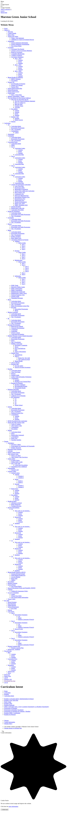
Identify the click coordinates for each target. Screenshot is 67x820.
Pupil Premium (12, 603)
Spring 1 (20, 481)
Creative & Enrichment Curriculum (21, 184)
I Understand (4, 809)
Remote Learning (12, 583)
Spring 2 (20, 482)
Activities (17, 107)
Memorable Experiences (21, 189)
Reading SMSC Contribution (12, 713)
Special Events (19, 629)
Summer (20, 63)
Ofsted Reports (12, 605)
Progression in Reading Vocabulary (14, 710)
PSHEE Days (15, 353)
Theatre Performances (21, 202)
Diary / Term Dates (16, 95)
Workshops (11, 665)
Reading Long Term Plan (11, 700)
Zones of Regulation (20, 351)
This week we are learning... (22, 511)
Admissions (11, 41)
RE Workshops (15, 397)
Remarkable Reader (20, 388)
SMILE (13, 580)
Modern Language (13, 312)
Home (6, 28)
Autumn (20, 60)
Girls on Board (15, 362)
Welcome (10, 31)
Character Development (17, 328)
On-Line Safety (19, 366)
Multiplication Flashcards (18, 291)
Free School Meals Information (19, 597)
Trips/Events (11, 671)
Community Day (19, 194)
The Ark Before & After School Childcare (19, 98)
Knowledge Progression (17, 128)
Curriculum (7, 123)
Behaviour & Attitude (17, 326)
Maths (9, 230)
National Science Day (17, 413)
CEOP (6, 678)
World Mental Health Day (18, 575)
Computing (11, 135)
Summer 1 (21, 485)
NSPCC (17, 356)
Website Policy (8, 723)
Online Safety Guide (17, 462)
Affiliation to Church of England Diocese (22, 39)
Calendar (10, 451)
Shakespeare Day (19, 200)
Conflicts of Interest (16, 55)
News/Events (8, 651)
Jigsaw (16, 347)
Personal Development (14, 325)
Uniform (10, 589)
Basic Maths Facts (16, 238)
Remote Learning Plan (14, 646)
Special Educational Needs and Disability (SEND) (21, 588)
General (17, 110)
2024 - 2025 (18, 65)
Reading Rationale (9, 705)
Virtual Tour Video (16, 596)
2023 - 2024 (18, 58)
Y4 (15, 400)
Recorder (13, 307)
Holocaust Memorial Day (22, 195)
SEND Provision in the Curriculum (17, 421)
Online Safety (11, 459)
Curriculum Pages (13, 142)
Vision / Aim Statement (17, 38)
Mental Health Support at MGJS (16, 572)
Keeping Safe (15, 364)
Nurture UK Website (17, 85)
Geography (11, 217)
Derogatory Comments (21, 345)
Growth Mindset (15, 577)
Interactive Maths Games (18, 287)
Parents (6, 441)
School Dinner (12, 585)
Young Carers (11, 599)
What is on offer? (16, 455)
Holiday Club (15, 117)
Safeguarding (11, 468)
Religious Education (13, 389)
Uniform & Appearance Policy (19, 591)
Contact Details (12, 33)
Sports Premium (12, 602)
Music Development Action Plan (20, 306)
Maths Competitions (16, 290)
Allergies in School (16, 503)
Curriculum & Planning (17, 334)
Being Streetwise (16, 504)
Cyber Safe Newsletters (21, 465)
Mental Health (19, 361)
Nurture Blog (14, 87)
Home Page (4, 12)
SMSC (13, 145)
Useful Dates (11, 93)
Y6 (15, 403)
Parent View (7, 676)
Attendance (11, 443)
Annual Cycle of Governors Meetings (21, 50)
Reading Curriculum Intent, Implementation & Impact (19, 699)
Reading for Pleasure (17, 383)
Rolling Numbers (16, 236)
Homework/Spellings (13, 507)
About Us (7, 30)
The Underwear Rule (24, 359)
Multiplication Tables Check (19, 293)
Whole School (19, 405)
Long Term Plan (19, 186)
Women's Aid (15, 470)
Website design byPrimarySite (13, 728)
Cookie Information (9, 722)
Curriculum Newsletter (17, 210)
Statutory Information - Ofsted (16, 96)
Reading (10, 369)
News (9, 673)
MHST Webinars (16, 79)
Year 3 (13, 147)
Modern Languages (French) (26, 619)
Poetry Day (14, 438)
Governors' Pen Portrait (17, 49)
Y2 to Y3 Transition (13, 592)
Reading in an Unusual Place (23, 381)
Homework (18, 517)
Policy (13, 340)
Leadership (14, 331)
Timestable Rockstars (17, 298)
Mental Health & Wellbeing (15, 77)
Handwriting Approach (17, 435)
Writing (10, 430)
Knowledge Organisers (21, 615)
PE (8, 318)
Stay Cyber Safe (15, 463)
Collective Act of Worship (18, 395)
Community (14, 329)
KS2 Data (14, 608)
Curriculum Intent (16, 126)
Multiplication (18, 260)
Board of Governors (16, 52)
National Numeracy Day (18, 295)
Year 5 (13, 165)
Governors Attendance (17, 57)
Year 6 (13, 175)
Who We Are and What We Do (19, 99)
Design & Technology (14, 211)
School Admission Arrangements (20, 44)
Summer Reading (16, 206)
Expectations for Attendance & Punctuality (23, 446)
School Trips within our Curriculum (24, 191)
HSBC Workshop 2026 (21, 205)
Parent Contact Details (14, 452)
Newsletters (14, 80)
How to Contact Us (20, 102)
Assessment (11, 134)
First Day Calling (16, 444)
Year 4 (13, 156)
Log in (2, 11)
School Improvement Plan (15, 88)
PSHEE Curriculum (16, 343)
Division (17, 251)
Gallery (17, 132)
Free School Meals (16, 46)
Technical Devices (16, 506)
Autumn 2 (21, 477)
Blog (9, 652)
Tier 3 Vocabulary (16, 129)
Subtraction (18, 276)
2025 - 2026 (18, 71)
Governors (11, 47)
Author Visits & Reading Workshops (21, 377)
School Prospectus (13, 90)
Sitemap (6, 720)
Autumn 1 (21, 476)
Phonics (13, 373)
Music (9, 299)
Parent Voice (14, 488)
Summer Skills (15, 296)
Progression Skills (20, 187)
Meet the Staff (18, 104)
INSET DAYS (19, 120)
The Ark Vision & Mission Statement (25, 101)
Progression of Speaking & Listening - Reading (17, 711)
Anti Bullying (18, 355)
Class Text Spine (15, 372)
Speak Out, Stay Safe (24, 358)
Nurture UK (11, 82)
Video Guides (22, 243)
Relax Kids (14, 578)
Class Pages (11, 611)
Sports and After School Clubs (16, 422)
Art (9, 124)
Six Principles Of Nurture (18, 83)
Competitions (14, 131)
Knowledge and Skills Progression (20, 214)
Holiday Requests (16, 447)
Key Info (6, 600)
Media (16, 310)
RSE (16, 350)
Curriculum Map (19, 154)
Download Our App (9, 681)
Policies (13, 121)
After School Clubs (16, 425)
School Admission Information (19, 43)
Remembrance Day (20, 199)
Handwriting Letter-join (17, 208)
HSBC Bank (14, 285)
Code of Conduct (16, 424)
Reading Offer (8, 703)
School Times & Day (13, 91)
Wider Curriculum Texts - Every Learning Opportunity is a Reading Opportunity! (26, 706)
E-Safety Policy (15, 460)
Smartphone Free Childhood (19, 466)
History (10, 224)
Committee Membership (17, 54)
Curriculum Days (12, 659)
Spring (20, 61)
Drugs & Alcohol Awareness (22, 367)
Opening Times (19, 106)
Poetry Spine (7, 702)
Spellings (17, 523)
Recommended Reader (21, 386)
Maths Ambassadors (16, 288)
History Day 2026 (20, 203)
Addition (17, 241)
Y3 (15, 399)
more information (13, 806)
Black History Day (20, 192)
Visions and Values (13, 36)
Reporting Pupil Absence (14, 449)
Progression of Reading (10, 708)
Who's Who (11, 35)
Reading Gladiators (20, 384)
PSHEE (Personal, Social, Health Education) (20, 336)
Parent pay (7, 674)
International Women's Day (22, 197)
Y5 (15, 402)
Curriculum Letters (20, 148)
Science (10, 407)
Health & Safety (12, 501)
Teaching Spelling (16, 440)
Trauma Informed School (18, 574)
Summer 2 (21, 487)
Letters (13, 594)
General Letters (12, 471)
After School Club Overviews (19, 457)
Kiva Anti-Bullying (20, 348)
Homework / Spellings (14, 649)
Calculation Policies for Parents (19, 239)
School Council (15, 332)
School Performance (13, 607)
